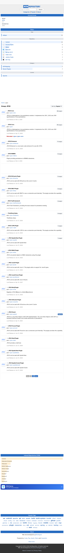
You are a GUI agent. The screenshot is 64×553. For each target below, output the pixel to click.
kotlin (25, 523)
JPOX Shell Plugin (13, 338)
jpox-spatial (13, 240)
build (33, 518)
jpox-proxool (13, 328)
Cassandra (44, 538)
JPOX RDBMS (12, 153)
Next (36, 376)
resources (18, 525)
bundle (49, 518)
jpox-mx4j (13, 289)
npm (56, 523)
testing (56, 525)
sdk (27, 525)
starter (50, 525)
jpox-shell (13, 340)
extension (40, 520)
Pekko (36, 538)
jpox (11, 126)
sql (47, 525)
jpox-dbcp (13, 190)
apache (15, 518)
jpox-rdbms (13, 155)
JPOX (3, 20)
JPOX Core (11, 111)
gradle (58, 520)
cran (14, 520)
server (32, 525)
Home (2, 102)
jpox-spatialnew (14, 352)
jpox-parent (13, 314)
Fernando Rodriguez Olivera (38, 547)
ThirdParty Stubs (13, 213)
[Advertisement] (32, 2)
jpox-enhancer (14, 143)
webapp (35, 527)
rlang (24, 525)
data (17, 520)
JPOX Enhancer (12, 141)
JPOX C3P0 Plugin (13, 225)
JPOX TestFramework (14, 201)
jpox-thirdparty (14, 215)
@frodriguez (38, 534)
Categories (26, 12)
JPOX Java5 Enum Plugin (15, 275)
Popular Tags (32, 515)
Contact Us (30, 550)
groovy (5, 523)
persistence (5, 525)
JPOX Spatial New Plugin (15, 238)
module (51, 523)
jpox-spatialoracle (15, 365)
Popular (33, 12)
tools (60, 525)
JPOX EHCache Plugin (14, 176)
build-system (41, 518)
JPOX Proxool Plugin (14, 326)
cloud (5, 520)
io (9, 523)
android (9, 518)
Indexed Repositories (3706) (32, 455)
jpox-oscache (14, 301)
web (30, 527)
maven (40, 523)
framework (47, 520)
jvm (21, 523)
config (10, 520)
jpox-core (13, 113)
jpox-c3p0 (13, 227)
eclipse (28, 520)
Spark (32, 538)
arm (23, 518)
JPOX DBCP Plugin (13, 188)
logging (35, 523)
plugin (11, 525)
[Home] (32, 7)
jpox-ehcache (14, 178)
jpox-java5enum (14, 277)
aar (4, 518)
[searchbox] (28, 9)
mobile (46, 523)
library (30, 523)
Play (29, 538)
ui (27, 527)
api (20, 518)
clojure (59, 518)
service (37, 525)
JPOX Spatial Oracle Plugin (16, 363)
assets (28, 518)
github (53, 520)
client (54, 518)
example (34, 520)
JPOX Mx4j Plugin (13, 287)
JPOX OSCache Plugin (14, 299)
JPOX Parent (12, 312)
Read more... (32, 541)
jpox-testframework (15, 203)
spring (42, 525)
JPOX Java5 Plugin (13, 262)
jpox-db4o (13, 252)
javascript (16, 523)
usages (59, 111)
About (39, 12)
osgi (60, 523)
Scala (25, 538)
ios (11, 523)
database (23, 520)
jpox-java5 (13, 264)
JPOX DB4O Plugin (13, 250)
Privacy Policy (38, 550)
